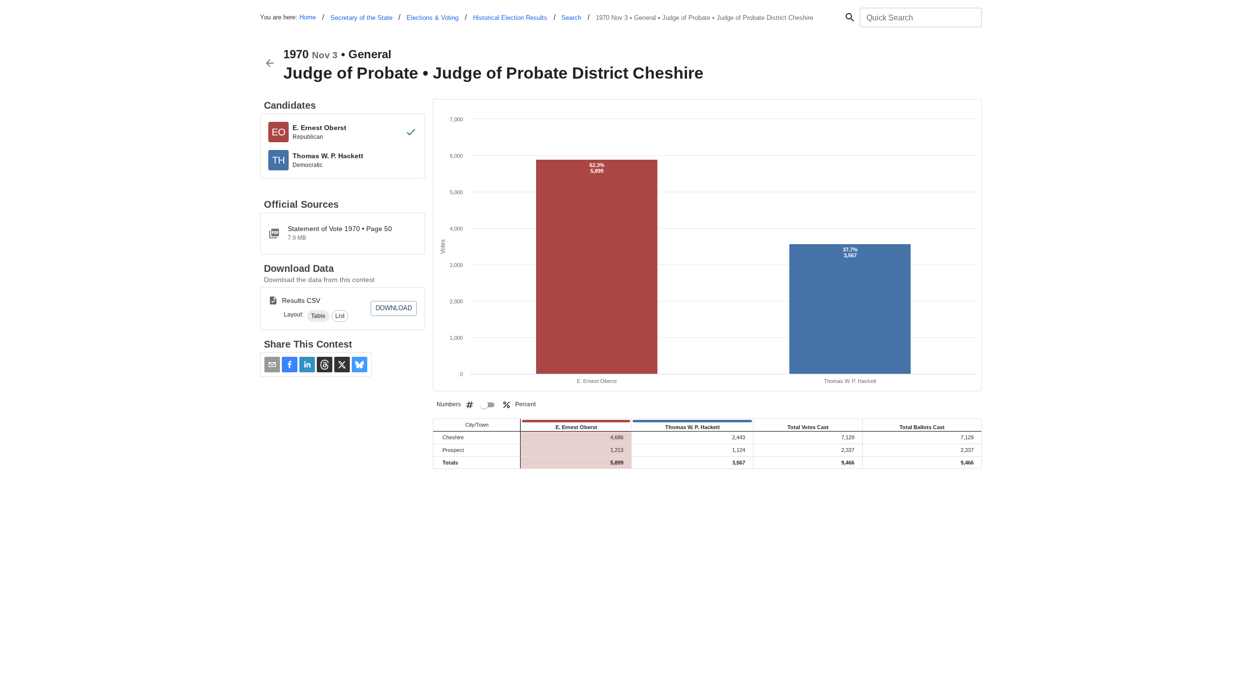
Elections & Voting (432, 17)
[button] (318, 316)
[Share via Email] (272, 364)
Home (307, 17)
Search (571, 17)
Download (394, 308)
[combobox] (920, 17)
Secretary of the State (361, 17)
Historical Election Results (510, 17)
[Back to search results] (269, 63)
